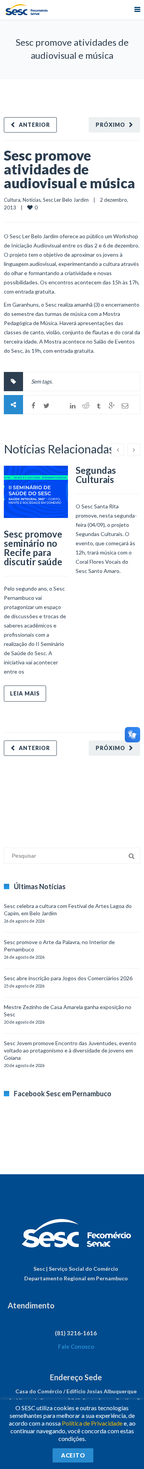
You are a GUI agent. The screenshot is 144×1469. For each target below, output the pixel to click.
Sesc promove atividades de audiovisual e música (69, 169)
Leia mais (25, 693)
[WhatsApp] (59, 405)
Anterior (34, 124)
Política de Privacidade (92, 1423)
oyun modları (95, 798)
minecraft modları (24, 798)
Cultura (12, 200)
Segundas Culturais (96, 475)
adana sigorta (62, 798)
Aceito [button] (73, 1455)
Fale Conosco (76, 1346)
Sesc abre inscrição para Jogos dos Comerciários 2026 (68, 978)
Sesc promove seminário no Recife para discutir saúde (33, 547)
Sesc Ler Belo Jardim (66, 200)
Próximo (110, 124)
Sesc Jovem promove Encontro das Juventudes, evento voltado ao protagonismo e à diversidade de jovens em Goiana (70, 1050)
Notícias (32, 200)
